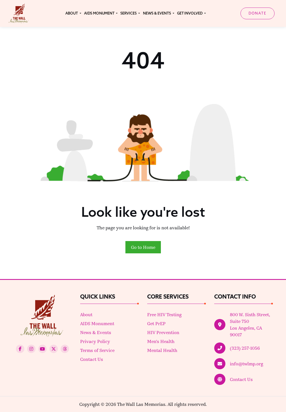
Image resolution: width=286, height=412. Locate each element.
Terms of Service (97, 350)
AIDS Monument (97, 323)
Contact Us (91, 359)
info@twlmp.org (246, 363)
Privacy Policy (95, 341)
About (86, 314)
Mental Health (162, 350)
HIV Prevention (163, 332)
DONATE (257, 13)
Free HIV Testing (164, 314)
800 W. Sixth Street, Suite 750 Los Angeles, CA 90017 (250, 324)
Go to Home (143, 247)
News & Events (95, 332)
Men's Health (161, 341)
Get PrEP (156, 323)
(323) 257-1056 (245, 348)
